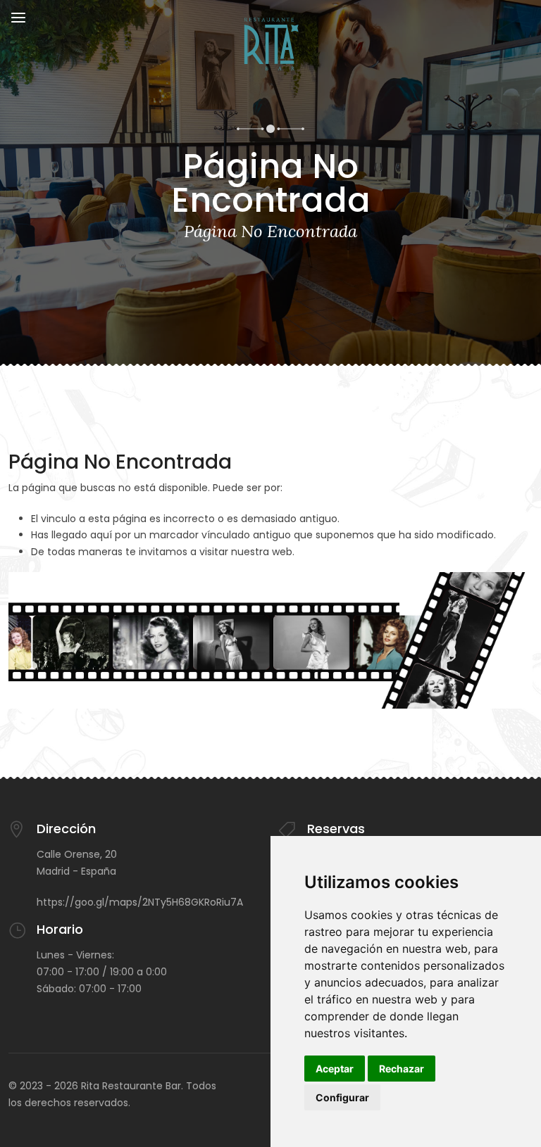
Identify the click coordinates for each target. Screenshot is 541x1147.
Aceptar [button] (335, 1069)
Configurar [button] (342, 1097)
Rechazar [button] (401, 1069)
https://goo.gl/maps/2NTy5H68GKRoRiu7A (140, 902)
